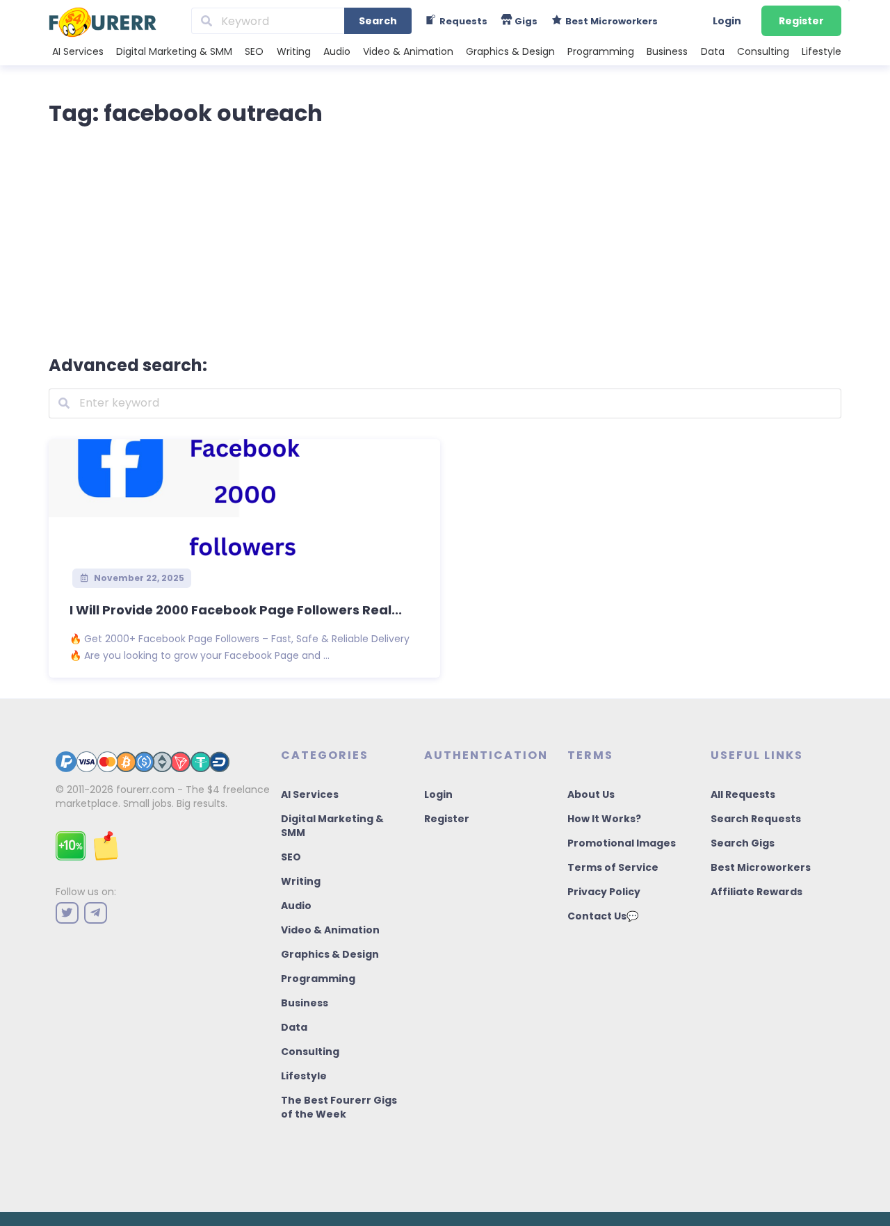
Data (713, 51)
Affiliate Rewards (756, 892)
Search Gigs (743, 843)
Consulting (763, 51)
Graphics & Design (510, 51)
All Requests (743, 794)
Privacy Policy (603, 892)
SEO (254, 51)
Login (727, 21)
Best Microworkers (761, 867)
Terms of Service (612, 867)
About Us (591, 794)
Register (801, 21)
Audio (336, 51)
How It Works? (604, 819)
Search (378, 21)
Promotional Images (621, 843)
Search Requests (756, 819)
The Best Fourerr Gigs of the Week (339, 1107)
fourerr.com (145, 789)
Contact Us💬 (602, 916)
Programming (600, 51)
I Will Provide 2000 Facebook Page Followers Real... (236, 610)
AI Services (78, 51)
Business (667, 51)
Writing (294, 51)
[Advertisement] (445, 237)
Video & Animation (408, 51)
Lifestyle (821, 51)
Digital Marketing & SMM (174, 51)
